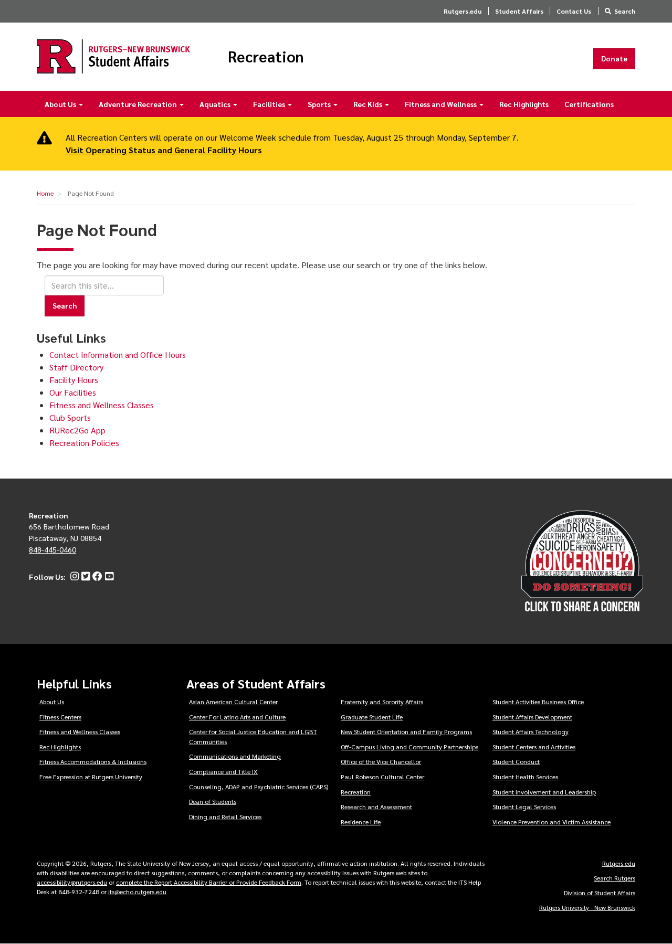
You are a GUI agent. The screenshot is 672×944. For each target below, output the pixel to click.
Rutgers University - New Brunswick (587, 907)
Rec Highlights (524, 104)
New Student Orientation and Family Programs (406, 731)
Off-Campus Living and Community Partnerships (409, 747)
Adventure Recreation (138, 104)
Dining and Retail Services (225, 816)
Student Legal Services (524, 806)
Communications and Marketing (235, 756)
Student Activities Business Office (538, 701)
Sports (320, 104)
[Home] (113, 56)
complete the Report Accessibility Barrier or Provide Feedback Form (208, 882)
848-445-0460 (52, 549)
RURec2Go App (77, 430)
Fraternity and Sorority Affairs (382, 701)
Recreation (266, 56)
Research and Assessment (376, 806)
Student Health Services (525, 776)
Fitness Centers (60, 717)
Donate (614, 58)
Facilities (270, 104)
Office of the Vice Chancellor (381, 761)
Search (624, 11)
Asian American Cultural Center (233, 701)
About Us (61, 104)
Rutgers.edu (462, 11)
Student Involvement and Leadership (544, 792)
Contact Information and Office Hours (117, 354)
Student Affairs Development (532, 717)
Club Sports (70, 417)
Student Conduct (516, 761)
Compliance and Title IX (223, 771)
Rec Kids (368, 104)
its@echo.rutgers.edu (137, 891)
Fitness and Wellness (441, 104)
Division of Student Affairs (599, 892)
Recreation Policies (84, 442)
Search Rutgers (614, 878)
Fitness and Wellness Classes (101, 404)
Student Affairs (519, 11)
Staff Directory (76, 367)
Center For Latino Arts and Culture (237, 717)
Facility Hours (73, 379)
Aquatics (216, 104)
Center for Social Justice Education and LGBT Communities (253, 736)
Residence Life (361, 822)
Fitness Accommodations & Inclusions (92, 761)
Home (45, 193)
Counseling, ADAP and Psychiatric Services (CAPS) (258, 786)
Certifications (589, 104)
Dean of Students (212, 801)
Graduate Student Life (372, 717)
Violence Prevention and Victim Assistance (551, 822)
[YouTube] (107, 576)
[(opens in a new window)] (73, 576)
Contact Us (573, 11)
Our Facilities (72, 392)
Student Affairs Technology (530, 731)
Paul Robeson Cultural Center (382, 776)
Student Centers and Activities (533, 747)
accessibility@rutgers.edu (72, 882)
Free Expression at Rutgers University (90, 776)
